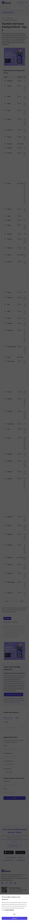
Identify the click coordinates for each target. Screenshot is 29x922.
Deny (14, 914)
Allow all (14, 918)
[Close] (27, 898)
